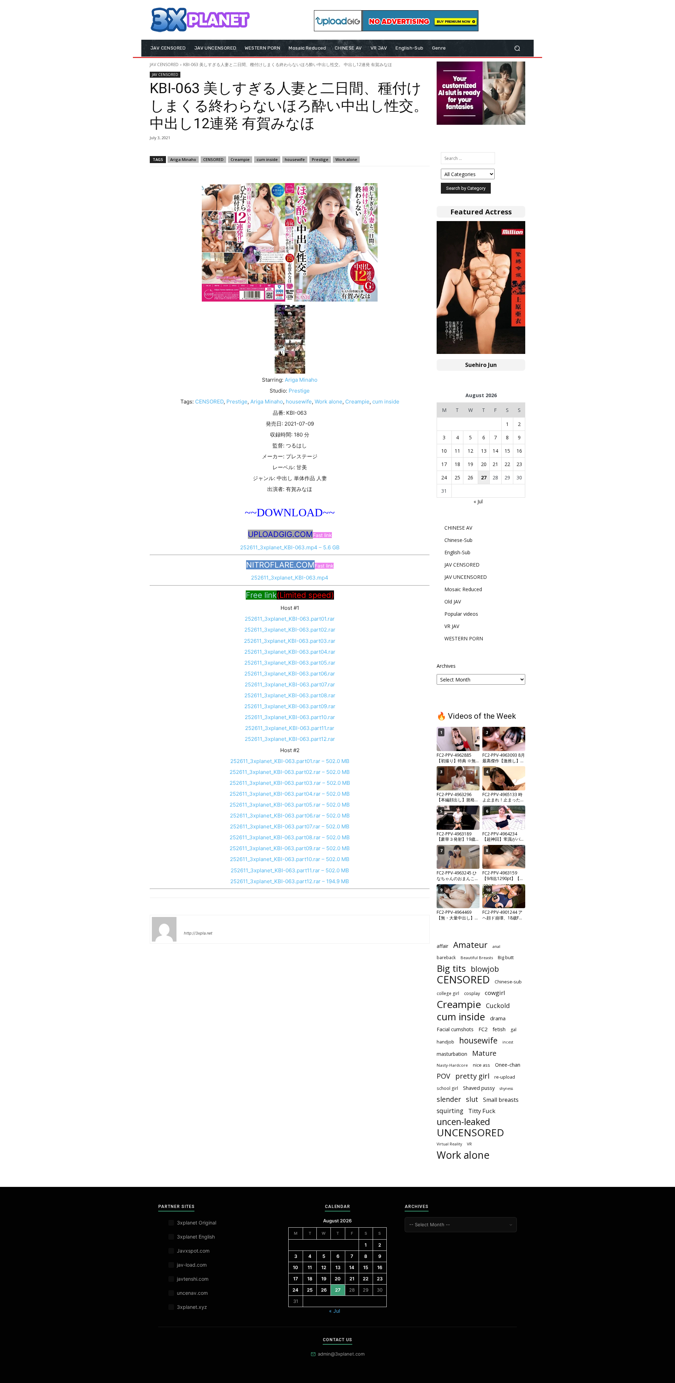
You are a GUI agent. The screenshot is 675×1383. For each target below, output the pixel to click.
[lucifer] (164, 929)
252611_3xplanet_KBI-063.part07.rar (290, 684)
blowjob (485, 968)
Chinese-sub (508, 981)
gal (513, 1030)
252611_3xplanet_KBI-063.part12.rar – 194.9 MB (289, 881)
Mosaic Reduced (463, 589)
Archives (446, 666)
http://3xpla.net (198, 933)
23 (519, 464)
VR (469, 1143)
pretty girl (472, 1076)
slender (449, 1099)
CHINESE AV (458, 527)
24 (444, 477)
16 (519, 450)
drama (498, 1018)
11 (457, 450)
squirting (450, 1110)
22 (507, 464)
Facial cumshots (455, 1029)
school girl (447, 1088)
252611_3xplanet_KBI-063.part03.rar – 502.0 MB (290, 783)
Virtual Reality (449, 1144)
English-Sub (457, 552)
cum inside (267, 159)
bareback (446, 957)
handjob (445, 1042)
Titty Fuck (481, 1110)
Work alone (346, 159)
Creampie (240, 159)
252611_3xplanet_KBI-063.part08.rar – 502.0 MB (290, 837)
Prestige (320, 159)
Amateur (470, 945)
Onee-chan (507, 1064)
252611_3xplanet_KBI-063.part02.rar (289, 629)
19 (470, 464)
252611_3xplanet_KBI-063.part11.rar (289, 728)
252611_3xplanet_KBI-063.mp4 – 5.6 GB (290, 547)
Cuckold (498, 1005)
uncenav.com (192, 1293)
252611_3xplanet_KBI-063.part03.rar (289, 641)
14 (495, 450)
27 (484, 477)
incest (507, 1042)
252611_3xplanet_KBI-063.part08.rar (289, 695)
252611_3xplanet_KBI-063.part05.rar (289, 662)
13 (484, 450)
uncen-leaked (463, 1121)
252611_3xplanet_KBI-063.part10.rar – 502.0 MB (289, 859)
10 (444, 450)
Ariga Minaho (183, 159)
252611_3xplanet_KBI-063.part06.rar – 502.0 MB (290, 815)
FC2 (483, 1029)
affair (442, 946)
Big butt (506, 957)
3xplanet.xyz (192, 1307)
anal (496, 946)
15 (507, 450)
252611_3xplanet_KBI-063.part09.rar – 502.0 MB (290, 848)
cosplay (472, 993)
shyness (506, 1088)
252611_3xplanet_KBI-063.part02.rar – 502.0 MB (290, 772)
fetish (499, 1029)
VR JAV (451, 626)
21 (495, 464)
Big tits (451, 968)
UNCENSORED (470, 1132)
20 (484, 464)
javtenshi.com (192, 1279)
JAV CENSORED (164, 64)
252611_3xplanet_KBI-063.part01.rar (290, 618)
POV (443, 1076)
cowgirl (495, 992)
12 (470, 450)
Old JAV (452, 601)
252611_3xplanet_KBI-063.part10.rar (290, 717)
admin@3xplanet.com (341, 1354)
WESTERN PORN (463, 638)
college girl (448, 993)
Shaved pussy (479, 1087)
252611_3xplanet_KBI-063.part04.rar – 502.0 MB (290, 793)
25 (457, 477)
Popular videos (461, 613)
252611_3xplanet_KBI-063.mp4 (289, 577)
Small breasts (501, 1100)
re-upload (504, 1077)
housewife (295, 159)
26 (470, 477)
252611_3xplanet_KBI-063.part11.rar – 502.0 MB (290, 870)
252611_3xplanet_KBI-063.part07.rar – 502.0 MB (289, 826)
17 (444, 464)
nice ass (481, 1065)
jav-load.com (192, 1265)
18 (457, 464)
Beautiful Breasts (477, 957)
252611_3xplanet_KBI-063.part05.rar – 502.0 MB (290, 804)
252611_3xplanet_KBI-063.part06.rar (289, 673)
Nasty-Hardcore (452, 1065)
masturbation (452, 1054)
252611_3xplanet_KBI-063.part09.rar (289, 706)
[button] (517, 48)
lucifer (192, 922)
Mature (484, 1053)
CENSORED (213, 159)
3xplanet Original (196, 1223)
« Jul (478, 501)
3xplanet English (196, 1237)
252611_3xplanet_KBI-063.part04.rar (289, 651)
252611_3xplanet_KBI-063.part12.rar (290, 739)
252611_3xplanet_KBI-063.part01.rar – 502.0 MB (289, 761)
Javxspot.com (193, 1251)
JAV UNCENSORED (465, 577)
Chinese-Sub (458, 540)
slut (472, 1099)
